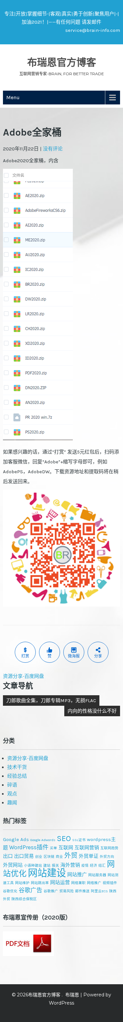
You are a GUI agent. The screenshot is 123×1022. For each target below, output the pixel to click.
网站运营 (60, 882)
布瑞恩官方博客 (61, 62)
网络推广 (94, 883)
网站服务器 (97, 875)
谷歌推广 (51, 891)
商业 (59, 857)
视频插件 (110, 883)
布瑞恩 (72, 995)
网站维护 (22, 883)
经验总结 (17, 776)
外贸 (70, 855)
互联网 (65, 848)
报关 (55, 865)
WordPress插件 (29, 847)
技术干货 (17, 767)
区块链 (49, 857)
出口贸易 (24, 856)
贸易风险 (66, 891)
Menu (13, 97)
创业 (38, 857)
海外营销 (70, 865)
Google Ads (16, 839)
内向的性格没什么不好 (92, 711)
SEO (64, 838)
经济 (93, 865)
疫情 (85, 865)
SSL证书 (79, 840)
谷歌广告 (30, 890)
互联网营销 (86, 848)
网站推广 (77, 875)
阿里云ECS (99, 891)
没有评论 (53, 149)
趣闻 (12, 803)
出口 (8, 856)
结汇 (102, 865)
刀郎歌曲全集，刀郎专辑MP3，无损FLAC (51, 700)
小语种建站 (33, 865)
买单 (53, 848)
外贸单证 (88, 856)
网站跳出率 (40, 883)
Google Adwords (42, 840)
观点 (12, 794)
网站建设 (47, 872)
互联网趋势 (109, 848)
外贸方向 (107, 857)
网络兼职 (78, 883)
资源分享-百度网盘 (23, 676)
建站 (47, 865)
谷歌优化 (10, 891)
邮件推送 (82, 891)
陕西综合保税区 (24, 899)
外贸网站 (13, 865)
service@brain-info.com (92, 30)
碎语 (12, 785)
